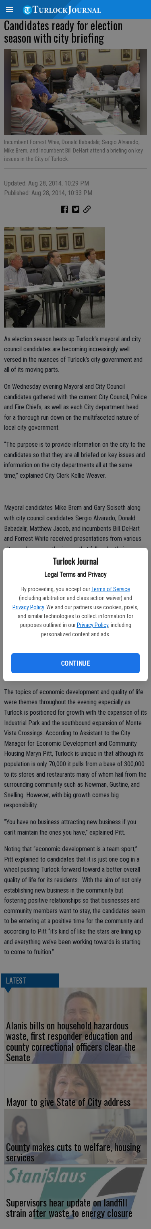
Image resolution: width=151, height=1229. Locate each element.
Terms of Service (110, 589)
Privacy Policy (28, 607)
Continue (75, 663)
